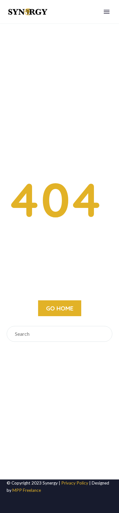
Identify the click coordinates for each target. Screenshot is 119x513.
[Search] (104, 334)
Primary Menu (106, 11)
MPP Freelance (26, 490)
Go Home (59, 308)
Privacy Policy (74, 482)
